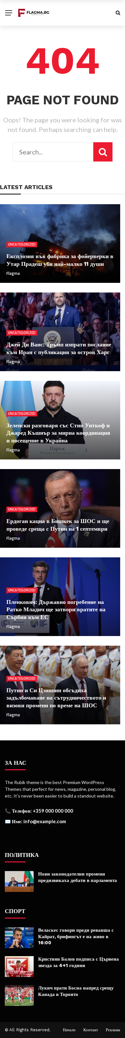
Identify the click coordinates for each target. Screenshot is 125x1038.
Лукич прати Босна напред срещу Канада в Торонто (76, 991)
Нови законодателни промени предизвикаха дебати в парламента (77, 877)
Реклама (113, 1029)
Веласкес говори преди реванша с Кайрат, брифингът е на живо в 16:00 (76, 936)
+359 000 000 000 (53, 811)
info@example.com (44, 821)
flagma (13, 273)
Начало (69, 1029)
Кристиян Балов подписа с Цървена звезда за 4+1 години (78, 962)
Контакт (90, 1029)
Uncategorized (22, 244)
